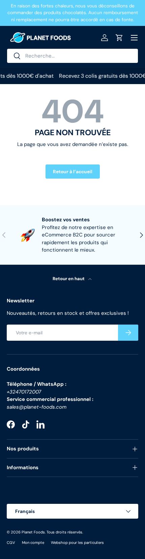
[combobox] (72, 56)
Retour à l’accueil (72, 172)
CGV (11, 542)
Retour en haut (69, 279)
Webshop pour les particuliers (77, 542)
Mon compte (33, 542)
